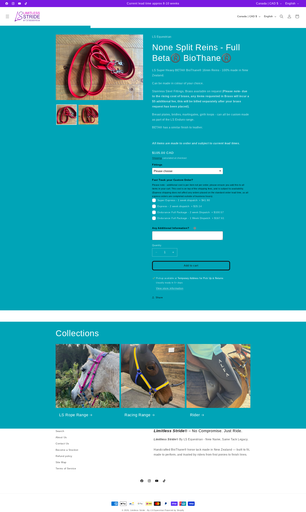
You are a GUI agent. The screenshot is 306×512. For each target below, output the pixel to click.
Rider (195, 415)
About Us (61, 437)
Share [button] (159, 297)
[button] (7, 16)
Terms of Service (66, 468)
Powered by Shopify (174, 510)
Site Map (61, 462)
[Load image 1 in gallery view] (66, 115)
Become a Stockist (67, 449)
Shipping (157, 158)
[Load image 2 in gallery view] (88, 115)
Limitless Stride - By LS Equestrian (147, 510)
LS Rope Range (73, 415)
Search (60, 431)
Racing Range (137, 415)
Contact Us (62, 443)
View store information (169, 288)
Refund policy (64, 456)
